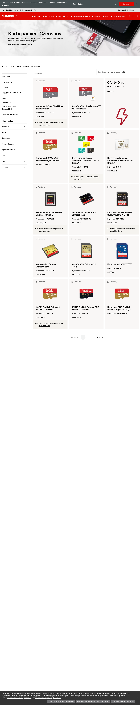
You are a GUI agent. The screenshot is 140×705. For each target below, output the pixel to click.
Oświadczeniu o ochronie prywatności (19, 698)
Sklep (106, 16)
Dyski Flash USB (63, 16)
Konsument (122, 10)
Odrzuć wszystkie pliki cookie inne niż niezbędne (92, 702)
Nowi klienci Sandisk (19, 10)
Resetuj (5, 87)
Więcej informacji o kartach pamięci (20, 44)
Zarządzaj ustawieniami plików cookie (61, 702)
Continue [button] (126, 4)
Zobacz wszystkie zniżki (10, 114)
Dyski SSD (37, 16)
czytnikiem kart (44, 125)
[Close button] (136, 4)
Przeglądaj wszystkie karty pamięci (11, 93)
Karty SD (5, 98)
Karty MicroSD (7, 102)
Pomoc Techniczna (119, 16)
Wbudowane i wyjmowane (81, 16)
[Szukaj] (137, 16)
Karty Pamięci (49, 16)
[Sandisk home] (9, 16)
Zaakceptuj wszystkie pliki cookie (123, 702)
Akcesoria (97, 16)
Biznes (131, 10)
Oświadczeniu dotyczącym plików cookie (48, 698)
